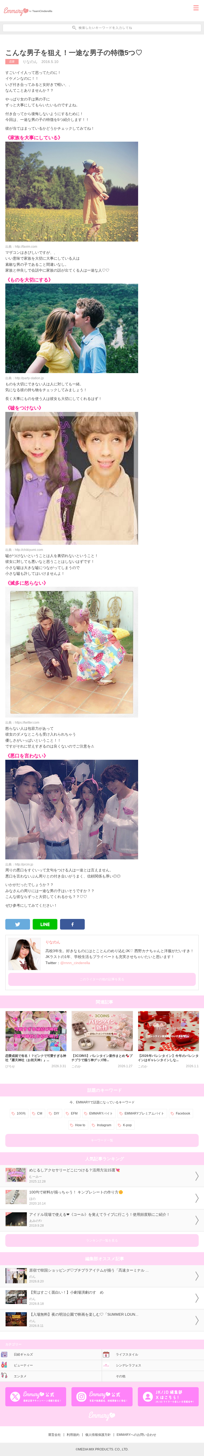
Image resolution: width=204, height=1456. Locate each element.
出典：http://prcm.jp (19, 864)
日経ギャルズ (23, 1354)
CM (39, 1113)
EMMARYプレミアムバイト (144, 1113)
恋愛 (12, 61)
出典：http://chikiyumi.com (24, 550)
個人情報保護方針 (98, 1435)
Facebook (183, 1113)
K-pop (127, 1125)
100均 (21, 1113)
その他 (120, 1376)
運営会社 (54, 1435)
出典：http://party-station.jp (24, 378)
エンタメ (20, 1376)
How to (80, 1125)
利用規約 (73, 1435)
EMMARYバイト (101, 1113)
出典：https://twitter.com (22, 722)
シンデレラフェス (128, 1365)
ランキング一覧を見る (102, 1240)
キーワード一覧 (102, 1140)
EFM (74, 1113)
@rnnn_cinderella (75, 963)
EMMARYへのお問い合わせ (136, 1435)
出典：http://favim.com (21, 246)
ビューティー (23, 1365)
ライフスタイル (127, 1354)
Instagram (104, 1125)
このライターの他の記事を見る (102, 979)
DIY (56, 1113)
